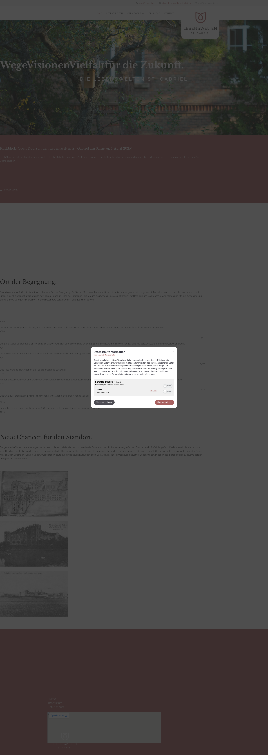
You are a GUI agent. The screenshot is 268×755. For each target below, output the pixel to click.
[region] (134, 388)
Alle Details (154, 391)
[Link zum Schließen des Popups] (173, 351)
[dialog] (134, 377)
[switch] (168, 386)
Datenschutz (110, 355)
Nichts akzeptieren (104, 402)
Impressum (98, 355)
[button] (164, 386)
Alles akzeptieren (164, 402)
